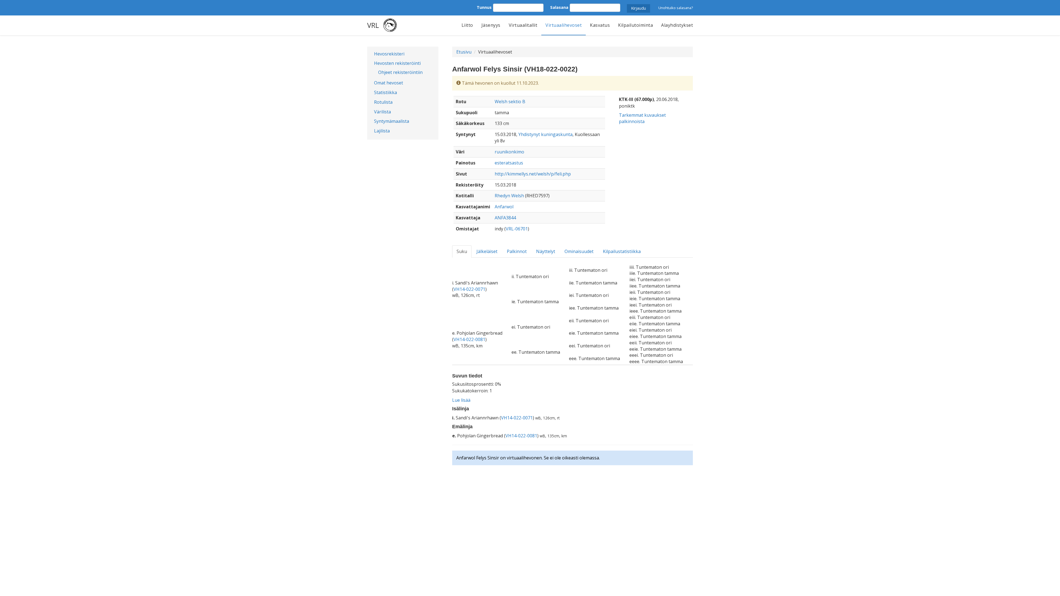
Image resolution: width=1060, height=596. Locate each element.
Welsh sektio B (510, 102)
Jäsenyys (490, 25)
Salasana (559, 7)
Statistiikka (385, 92)
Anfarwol (504, 207)
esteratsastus (509, 163)
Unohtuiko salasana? (675, 7)
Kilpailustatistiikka (622, 251)
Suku (462, 251)
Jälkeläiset (486, 251)
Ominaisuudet (579, 251)
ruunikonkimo (509, 152)
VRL (373, 25)
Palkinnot (517, 251)
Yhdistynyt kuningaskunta (545, 134)
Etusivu (463, 52)
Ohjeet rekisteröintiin (400, 72)
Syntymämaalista (391, 121)
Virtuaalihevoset (563, 25)
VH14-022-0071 (469, 289)
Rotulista (383, 102)
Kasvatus (600, 25)
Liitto (467, 25)
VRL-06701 (517, 229)
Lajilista (382, 131)
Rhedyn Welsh (509, 196)
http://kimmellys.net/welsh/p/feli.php (533, 174)
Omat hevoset (388, 83)
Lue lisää (461, 400)
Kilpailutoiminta (635, 25)
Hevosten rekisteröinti (397, 63)
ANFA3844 (505, 218)
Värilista (382, 112)
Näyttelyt (545, 251)
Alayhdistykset (677, 25)
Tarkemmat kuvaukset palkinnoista (642, 118)
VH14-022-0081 (469, 339)
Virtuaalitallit (523, 25)
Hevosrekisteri (389, 54)
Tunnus (484, 7)
